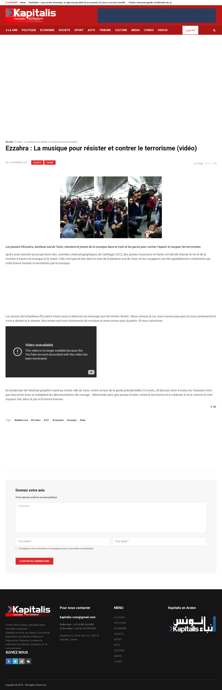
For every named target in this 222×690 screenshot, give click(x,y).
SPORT (118, 639)
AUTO (117, 645)
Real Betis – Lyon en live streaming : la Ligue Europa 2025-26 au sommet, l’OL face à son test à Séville (66, 2)
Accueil (9, 142)
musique (72, 420)
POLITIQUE (120, 623)
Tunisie (49, 162)
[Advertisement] (111, 59)
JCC (47, 420)
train (83, 420)
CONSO (118, 661)
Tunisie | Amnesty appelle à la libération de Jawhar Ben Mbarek (147, 2)
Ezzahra (36, 420)
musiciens (59, 420)
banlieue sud (22, 420)
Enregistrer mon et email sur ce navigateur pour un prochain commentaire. (56, 548)
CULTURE (119, 650)
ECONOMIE (120, 628)
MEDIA (118, 656)
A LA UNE (119, 617)
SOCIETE (37, 162)
